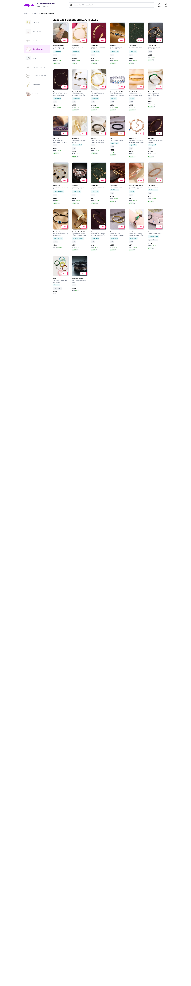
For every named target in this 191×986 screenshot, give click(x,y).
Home (26, 14)
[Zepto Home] (29, 5)
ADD (64, 40)
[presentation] (30, 13)
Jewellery (35, 14)
